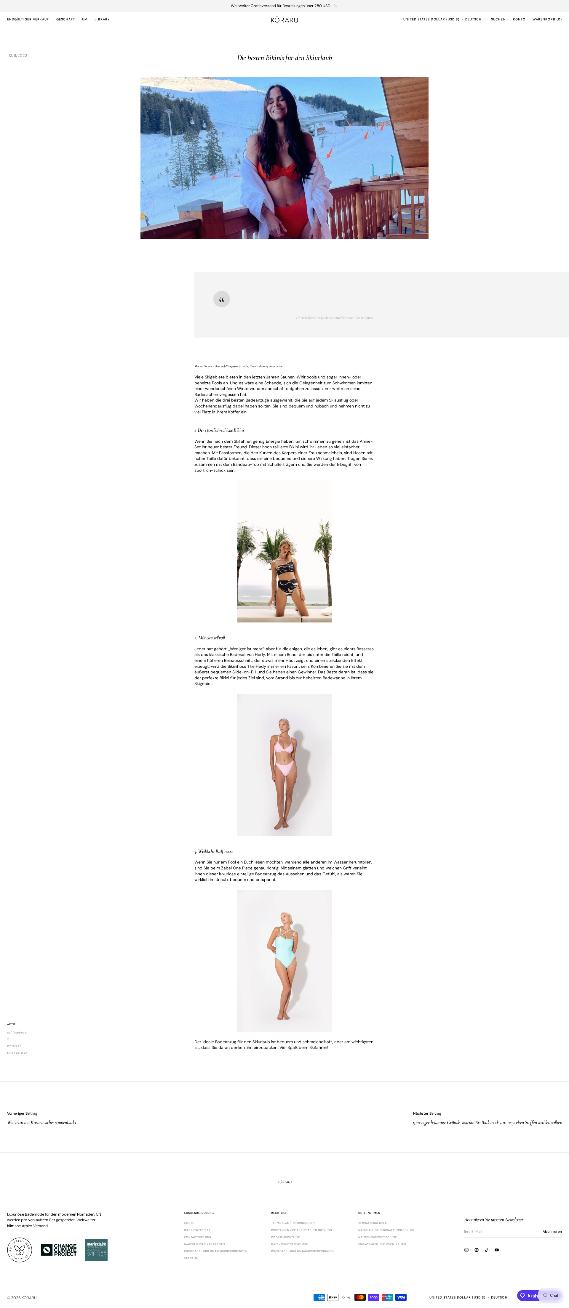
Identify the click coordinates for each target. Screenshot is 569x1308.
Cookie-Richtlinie (285, 1237)
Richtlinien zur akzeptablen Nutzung (301, 1230)
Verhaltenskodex (372, 1223)
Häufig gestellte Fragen (204, 1244)
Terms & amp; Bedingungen (293, 1223)
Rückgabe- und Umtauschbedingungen (303, 1251)
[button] (431, 19)
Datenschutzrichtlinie (289, 1244)
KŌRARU (29, 1297)
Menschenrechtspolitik (377, 1237)
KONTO (189, 1223)
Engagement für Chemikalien (382, 1244)
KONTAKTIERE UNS (197, 1237)
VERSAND (191, 1258)
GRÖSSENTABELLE (197, 1230)
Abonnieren (552, 1231)
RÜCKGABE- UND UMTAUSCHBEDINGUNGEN (215, 1251)
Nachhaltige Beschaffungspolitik (386, 1230)
